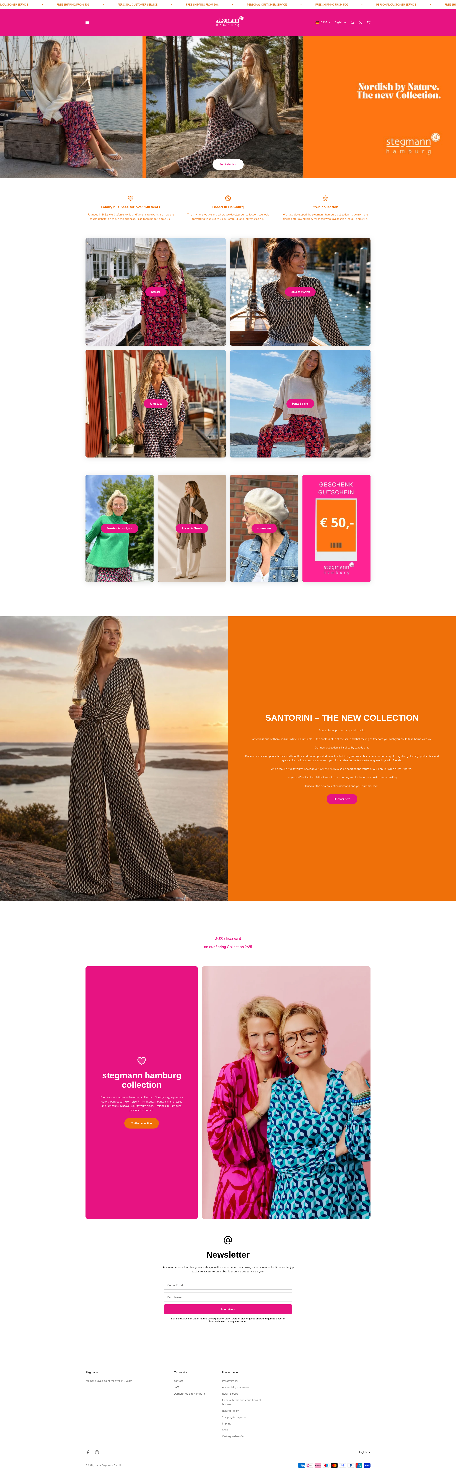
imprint (226, 1423)
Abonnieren (228, 1309)
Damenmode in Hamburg (189, 1393)
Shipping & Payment (234, 1417)
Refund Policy (230, 1410)
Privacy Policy (230, 1380)
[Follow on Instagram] (97, 1452)
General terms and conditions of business (241, 1402)
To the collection (141, 1123)
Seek (225, 1430)
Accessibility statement (236, 1387)
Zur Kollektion (228, 164)
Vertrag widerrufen (233, 1436)
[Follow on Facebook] (88, 1452)
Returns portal (230, 1393)
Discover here (342, 799)
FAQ (176, 1387)
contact (178, 1380)
